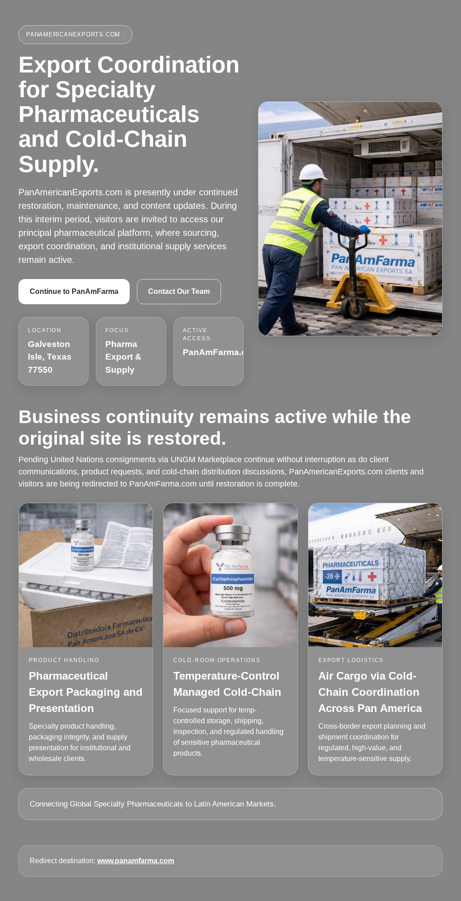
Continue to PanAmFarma (74, 291)
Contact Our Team (179, 291)
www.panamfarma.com (135, 861)
